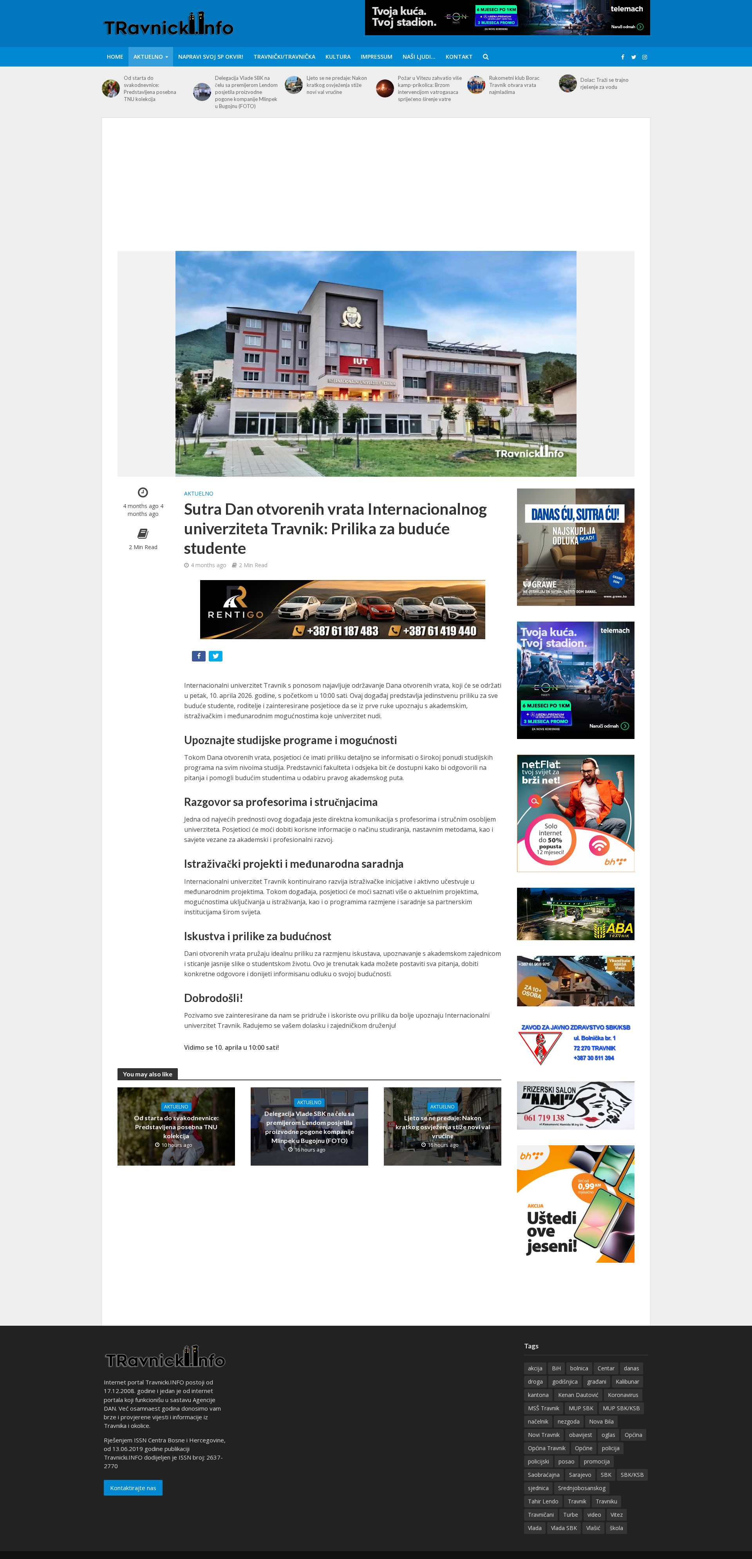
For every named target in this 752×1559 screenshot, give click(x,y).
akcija (535, 1368)
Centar (606, 1368)
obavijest (580, 1434)
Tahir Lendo (543, 1501)
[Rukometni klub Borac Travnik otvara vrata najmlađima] (476, 85)
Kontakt (459, 56)
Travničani (541, 1514)
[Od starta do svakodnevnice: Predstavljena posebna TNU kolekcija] (111, 88)
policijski (538, 1461)
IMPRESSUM (376, 56)
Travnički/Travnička (284, 56)
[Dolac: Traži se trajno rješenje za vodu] (568, 83)
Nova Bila (601, 1421)
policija (611, 1448)
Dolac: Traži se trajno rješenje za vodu (604, 83)
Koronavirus (623, 1395)
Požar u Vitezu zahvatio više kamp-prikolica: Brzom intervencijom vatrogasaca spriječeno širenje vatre (430, 88)
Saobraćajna (544, 1474)
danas (631, 1368)
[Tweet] (216, 658)
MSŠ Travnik (543, 1408)
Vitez (617, 1514)
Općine (584, 1448)
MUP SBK (581, 1408)
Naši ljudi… (419, 56)
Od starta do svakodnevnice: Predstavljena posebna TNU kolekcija (150, 88)
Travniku (606, 1501)
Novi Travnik (544, 1434)
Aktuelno (148, 56)
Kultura (338, 56)
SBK (606, 1474)
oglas (608, 1434)
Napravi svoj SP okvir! (210, 56)
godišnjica (565, 1381)
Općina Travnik (547, 1448)
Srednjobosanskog (582, 1488)
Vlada (535, 1528)
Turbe (570, 1514)
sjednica (538, 1488)
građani (596, 1381)
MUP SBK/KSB (621, 1408)
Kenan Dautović (578, 1395)
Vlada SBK (564, 1528)
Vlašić (593, 1528)
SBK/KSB (632, 1474)
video (594, 1514)
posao (567, 1461)
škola (616, 1528)
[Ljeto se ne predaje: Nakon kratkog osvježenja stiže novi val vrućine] (294, 85)
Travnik (577, 1501)
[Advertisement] (376, 192)
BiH (556, 1368)
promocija (597, 1461)
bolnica (579, 1368)
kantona (538, 1395)
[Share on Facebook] (199, 658)
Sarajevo (580, 1474)
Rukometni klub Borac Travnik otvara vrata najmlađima (514, 85)
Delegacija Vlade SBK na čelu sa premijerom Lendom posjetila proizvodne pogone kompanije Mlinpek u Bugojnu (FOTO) (246, 92)
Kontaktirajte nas (133, 1488)
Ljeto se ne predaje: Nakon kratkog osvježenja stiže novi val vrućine (337, 85)
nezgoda (569, 1421)
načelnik (538, 1421)
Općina (633, 1434)
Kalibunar (627, 1381)
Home (115, 56)
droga (535, 1381)
